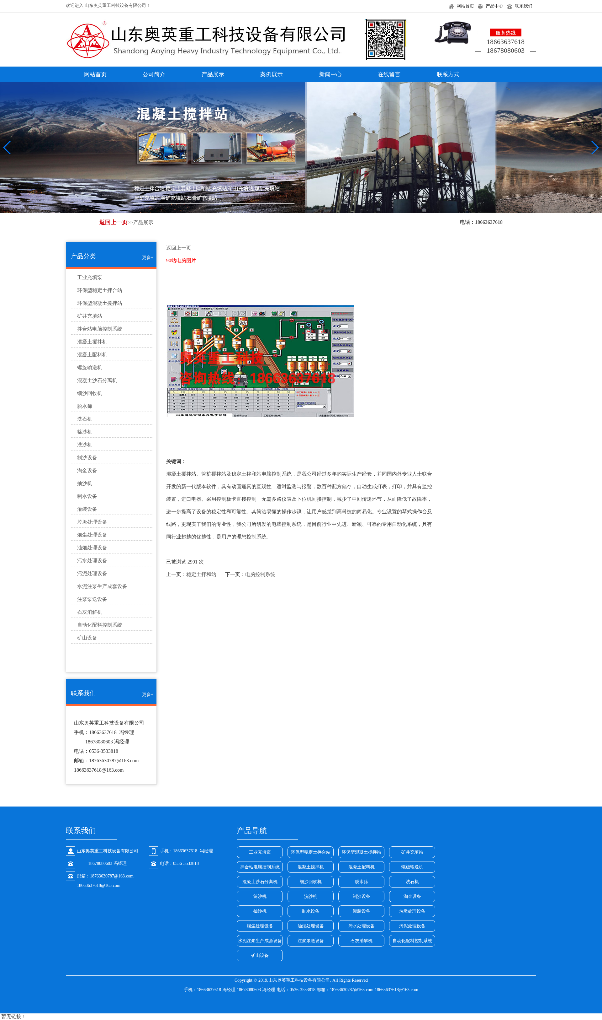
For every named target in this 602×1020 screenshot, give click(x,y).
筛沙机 (84, 431)
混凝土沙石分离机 (97, 380)
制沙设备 (87, 457)
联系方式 (448, 74)
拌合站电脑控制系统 (99, 329)
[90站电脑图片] (301, 361)
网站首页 (465, 6)
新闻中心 (330, 74)
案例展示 (271, 74)
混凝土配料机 (92, 354)
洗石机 (84, 419)
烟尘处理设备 (92, 534)
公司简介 (154, 74)
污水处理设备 (92, 560)
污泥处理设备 (92, 573)
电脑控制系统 (260, 574)
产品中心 (494, 6)
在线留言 (389, 74)
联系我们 (523, 6)
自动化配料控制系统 (99, 625)
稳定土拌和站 (201, 574)
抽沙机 (84, 483)
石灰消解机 (89, 612)
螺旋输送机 (89, 367)
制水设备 (87, 496)
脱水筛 (84, 406)
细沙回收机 (89, 393)
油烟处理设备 (92, 547)
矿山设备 (87, 637)
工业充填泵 (89, 277)
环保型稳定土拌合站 (99, 290)
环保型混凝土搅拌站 (99, 303)
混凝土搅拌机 (92, 341)
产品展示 (213, 74)
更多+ (147, 257)
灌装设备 (87, 509)
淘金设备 (87, 470)
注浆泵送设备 (92, 599)
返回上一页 (113, 222)
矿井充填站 (89, 316)
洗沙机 (84, 444)
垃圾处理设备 (92, 522)
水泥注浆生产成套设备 (102, 586)
